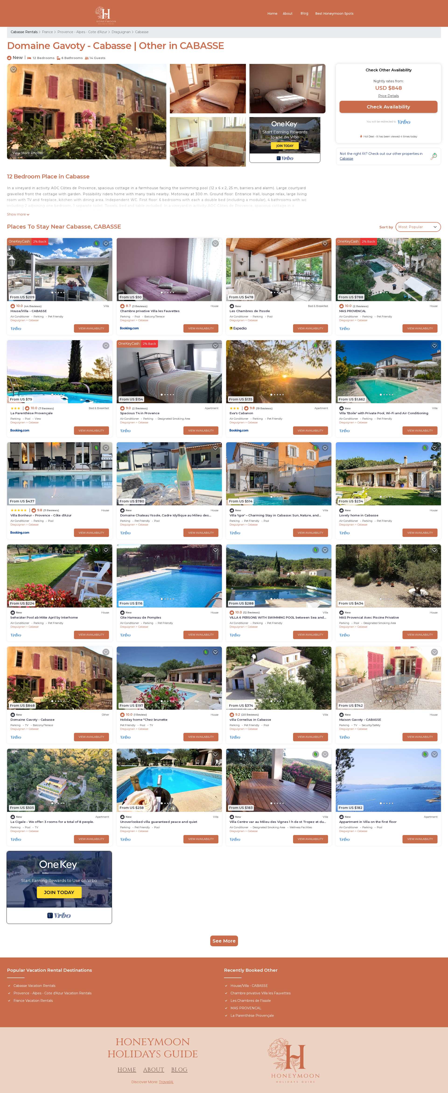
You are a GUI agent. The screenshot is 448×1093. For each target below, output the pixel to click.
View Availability (91, 328)
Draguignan (121, 32)
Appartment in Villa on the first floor (368, 822)
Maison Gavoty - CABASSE (360, 719)
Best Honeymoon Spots (334, 13)
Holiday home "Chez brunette (144, 719)
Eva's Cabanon (241, 413)
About (288, 13)
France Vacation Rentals (33, 1001)
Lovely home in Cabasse (358, 515)
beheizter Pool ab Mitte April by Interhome (44, 617)
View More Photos (27, 153)
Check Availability (388, 107)
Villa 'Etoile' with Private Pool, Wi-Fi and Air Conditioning (383, 413)
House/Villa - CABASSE (28, 311)
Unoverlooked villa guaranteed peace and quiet (158, 822)
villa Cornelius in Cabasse (250, 719)
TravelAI (166, 1082)
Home (272, 13)
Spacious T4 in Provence (140, 413)
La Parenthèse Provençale (31, 413)
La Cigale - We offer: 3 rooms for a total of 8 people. (52, 822)
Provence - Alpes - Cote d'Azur (82, 32)
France (47, 32)
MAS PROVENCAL (352, 311)
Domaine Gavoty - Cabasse (32, 719)
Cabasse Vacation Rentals (34, 986)
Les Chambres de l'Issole (250, 311)
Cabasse (142, 32)
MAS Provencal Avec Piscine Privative (369, 617)
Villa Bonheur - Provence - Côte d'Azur (41, 515)
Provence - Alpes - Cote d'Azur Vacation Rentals (52, 993)
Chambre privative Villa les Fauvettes (150, 311)
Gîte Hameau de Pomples (140, 617)
